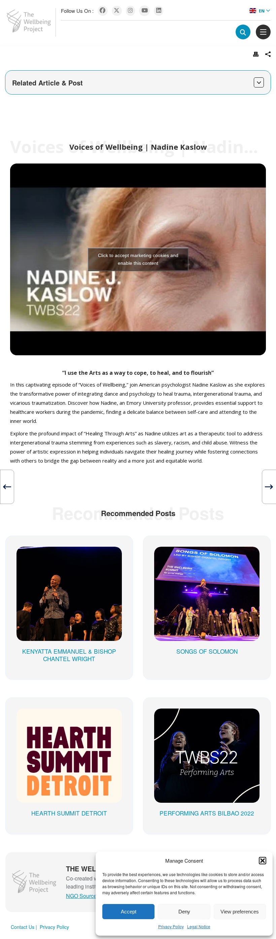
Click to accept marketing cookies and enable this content (138, 259)
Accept (128, 911)
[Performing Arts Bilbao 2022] (207, 715)
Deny (184, 911)
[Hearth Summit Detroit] (69, 715)
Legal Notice (198, 926)
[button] (262, 860)
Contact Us (22, 927)
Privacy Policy (171, 926)
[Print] (255, 54)
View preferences (239, 911)
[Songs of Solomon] (207, 553)
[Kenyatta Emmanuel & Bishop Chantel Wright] (69, 553)
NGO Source (81, 896)
